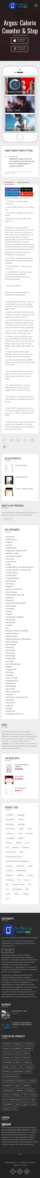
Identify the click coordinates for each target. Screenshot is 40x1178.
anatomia (21, 819)
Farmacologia (11, 606)
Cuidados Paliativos (13, 578)
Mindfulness (10, 880)
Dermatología (11, 581)
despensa (9, 843)
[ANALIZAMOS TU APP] (6, 1014)
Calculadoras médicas (14, 556)
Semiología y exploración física (17, 697)
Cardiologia (10, 559)
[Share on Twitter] (11, 440)
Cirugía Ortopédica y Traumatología (18, 570)
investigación (20, 866)
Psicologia (9, 672)
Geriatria (9, 614)
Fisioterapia (10, 609)
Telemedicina (10, 703)
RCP (7, 889)
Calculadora (10, 824)
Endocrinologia (11, 592)
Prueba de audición (18, 884)
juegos (30, 866)
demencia (29, 833)
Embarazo (25, 847)
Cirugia (8, 564)
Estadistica (9, 600)
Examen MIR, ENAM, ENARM (15, 603)
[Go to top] (20, 1154)
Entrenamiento (11, 852)
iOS (18, 171)
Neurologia (10, 653)
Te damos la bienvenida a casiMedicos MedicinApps (22, 1024)
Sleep (27, 889)
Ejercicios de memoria (14, 589)
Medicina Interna (11, 636)
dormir (27, 843)
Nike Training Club (21, 477)
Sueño (8, 894)
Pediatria (9, 667)
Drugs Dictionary (21, 465)
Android (14, 171)
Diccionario (10, 584)
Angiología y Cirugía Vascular (16, 550)
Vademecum (10, 711)
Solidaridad (10, 700)
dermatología (10, 838)
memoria (30, 875)
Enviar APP (7, 519)
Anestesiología (11, 548)
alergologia (20, 815)
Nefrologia (10, 647)
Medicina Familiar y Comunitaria (17, 631)
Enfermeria (10, 597)
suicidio (16, 894)
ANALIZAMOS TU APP (19, 1011)
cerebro (21, 829)
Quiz (29, 884)
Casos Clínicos (11, 561)
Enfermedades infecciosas (15, 595)
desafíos (21, 838)
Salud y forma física (25, 171)
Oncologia (10, 661)
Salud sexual (10, 689)
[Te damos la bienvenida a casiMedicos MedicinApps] (6, 1026)
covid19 (19, 833)
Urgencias (9, 705)
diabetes (18, 843)
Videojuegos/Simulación (15, 714)
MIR (19, 880)
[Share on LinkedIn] (18, 440)
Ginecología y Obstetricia (15, 617)
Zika (7, 898)
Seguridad (9, 694)
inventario (9, 866)
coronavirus (10, 833)
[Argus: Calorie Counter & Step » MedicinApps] (20, 5)
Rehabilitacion (11, 683)
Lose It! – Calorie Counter (24, 489)
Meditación (9, 875)
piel (7, 884)
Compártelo (13, 190)
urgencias (26, 894)
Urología (9, 708)
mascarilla (9, 870)
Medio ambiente (11, 642)
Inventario (9, 625)
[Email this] (4, 447)
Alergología (10, 537)
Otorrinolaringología (13, 664)
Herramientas (10, 622)
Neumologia (10, 650)
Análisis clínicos (11, 539)
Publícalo (27, 190)
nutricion (27, 880)
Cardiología (21, 824)
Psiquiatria (9, 675)
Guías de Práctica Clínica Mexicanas (17, 861)
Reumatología (11, 686)
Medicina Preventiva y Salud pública (18, 639)
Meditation (20, 875)
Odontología (10, 656)
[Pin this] (32, 440)
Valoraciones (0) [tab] (23, 182)
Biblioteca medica (12, 553)
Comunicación (11, 575)
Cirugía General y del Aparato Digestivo (19, 567)
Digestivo (9, 586)
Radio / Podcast (11, 678)
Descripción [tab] (9, 182)
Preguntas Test (11, 669)
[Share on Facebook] (4, 440)
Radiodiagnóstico (12, 680)
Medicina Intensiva (12, 633)
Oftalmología (10, 658)
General (9, 611)
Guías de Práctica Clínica (14, 856)
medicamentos (21, 870)
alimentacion (10, 819)
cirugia (29, 829)
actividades (9, 815)
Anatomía (9, 542)
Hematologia (10, 620)
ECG (7, 847)
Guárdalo (28, 194)
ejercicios (15, 847)
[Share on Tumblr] (25, 440)
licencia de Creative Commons (18, 1130)
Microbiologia (11, 644)
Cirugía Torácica (11, 573)
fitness (13, 173)
